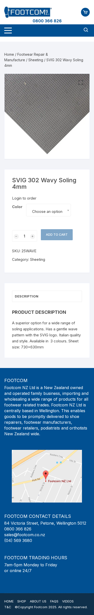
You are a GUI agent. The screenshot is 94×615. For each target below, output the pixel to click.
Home (9, 54)
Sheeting (35, 60)
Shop (21, 601)
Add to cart (57, 234)
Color (17, 206)
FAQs (54, 601)
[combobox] (48, 210)
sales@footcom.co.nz (24, 534)
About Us (38, 601)
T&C (7, 607)
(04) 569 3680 (18, 540)
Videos (68, 601)
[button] (80, 82)
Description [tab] (26, 296)
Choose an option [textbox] (47, 211)
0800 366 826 (47, 20)
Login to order (24, 198)
